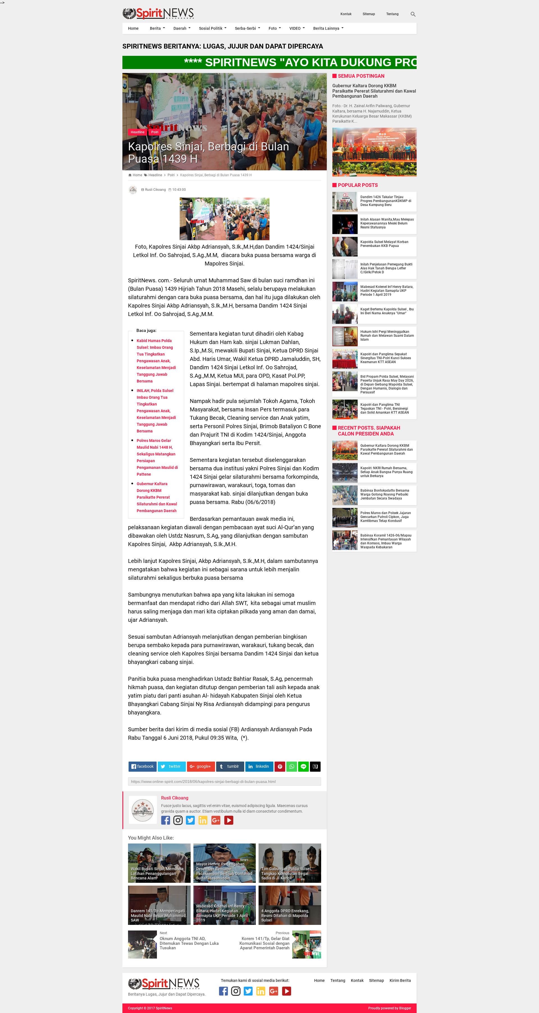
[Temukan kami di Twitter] (190, 820)
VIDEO (295, 28)
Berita (155, 28)
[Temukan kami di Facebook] (166, 820)
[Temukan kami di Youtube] (228, 820)
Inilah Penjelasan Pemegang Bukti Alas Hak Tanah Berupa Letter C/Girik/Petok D (386, 268)
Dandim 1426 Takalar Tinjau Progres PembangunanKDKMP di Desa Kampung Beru (385, 201)
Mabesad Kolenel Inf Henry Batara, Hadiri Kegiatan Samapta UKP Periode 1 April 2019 (222, 913)
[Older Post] (313, 934)
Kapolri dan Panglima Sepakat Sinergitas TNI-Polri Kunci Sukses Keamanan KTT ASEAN (385, 358)
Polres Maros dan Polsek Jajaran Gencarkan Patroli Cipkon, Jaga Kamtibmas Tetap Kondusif (385, 517)
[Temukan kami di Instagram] (178, 820)
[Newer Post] (136, 934)
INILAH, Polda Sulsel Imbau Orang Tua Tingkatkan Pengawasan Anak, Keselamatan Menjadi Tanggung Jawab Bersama (156, 410)
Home (133, 28)
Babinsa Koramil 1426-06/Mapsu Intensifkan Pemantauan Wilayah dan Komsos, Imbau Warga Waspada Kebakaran (386, 541)
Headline (137, 132)
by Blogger (403, 1008)
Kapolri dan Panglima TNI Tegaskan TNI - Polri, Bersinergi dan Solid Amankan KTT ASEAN (384, 408)
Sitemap (369, 14)
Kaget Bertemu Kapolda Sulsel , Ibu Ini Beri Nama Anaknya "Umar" (387, 311)
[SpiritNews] (166, 13)
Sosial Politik (210, 28)
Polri (154, 132)
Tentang (392, 14)
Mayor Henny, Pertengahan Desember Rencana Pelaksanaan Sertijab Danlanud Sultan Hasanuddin (224, 871)
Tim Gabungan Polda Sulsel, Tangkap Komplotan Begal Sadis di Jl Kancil (286, 874)
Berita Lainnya (326, 28)
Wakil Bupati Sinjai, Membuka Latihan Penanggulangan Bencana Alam (157, 874)
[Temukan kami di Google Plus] (216, 820)
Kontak (346, 14)
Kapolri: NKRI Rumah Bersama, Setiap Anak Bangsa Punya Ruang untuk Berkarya (386, 472)
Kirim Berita (400, 980)
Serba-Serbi (245, 28)
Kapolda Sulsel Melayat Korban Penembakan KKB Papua (384, 244)
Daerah (179, 28)
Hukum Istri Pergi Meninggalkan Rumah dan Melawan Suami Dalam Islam (387, 336)
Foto (273, 28)
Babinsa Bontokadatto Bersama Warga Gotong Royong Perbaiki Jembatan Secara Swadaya (384, 494)
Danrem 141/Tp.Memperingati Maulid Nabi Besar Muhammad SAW (158, 916)
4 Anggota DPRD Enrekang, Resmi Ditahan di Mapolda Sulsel (285, 916)
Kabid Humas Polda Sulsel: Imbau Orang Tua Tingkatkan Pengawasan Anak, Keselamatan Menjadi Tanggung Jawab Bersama (156, 360)
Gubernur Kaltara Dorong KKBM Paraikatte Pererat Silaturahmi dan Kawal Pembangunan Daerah (157, 497)
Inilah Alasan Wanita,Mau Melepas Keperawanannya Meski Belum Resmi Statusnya (387, 223)
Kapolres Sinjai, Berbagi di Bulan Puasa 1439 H (208, 153)
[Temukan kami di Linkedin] (203, 820)
